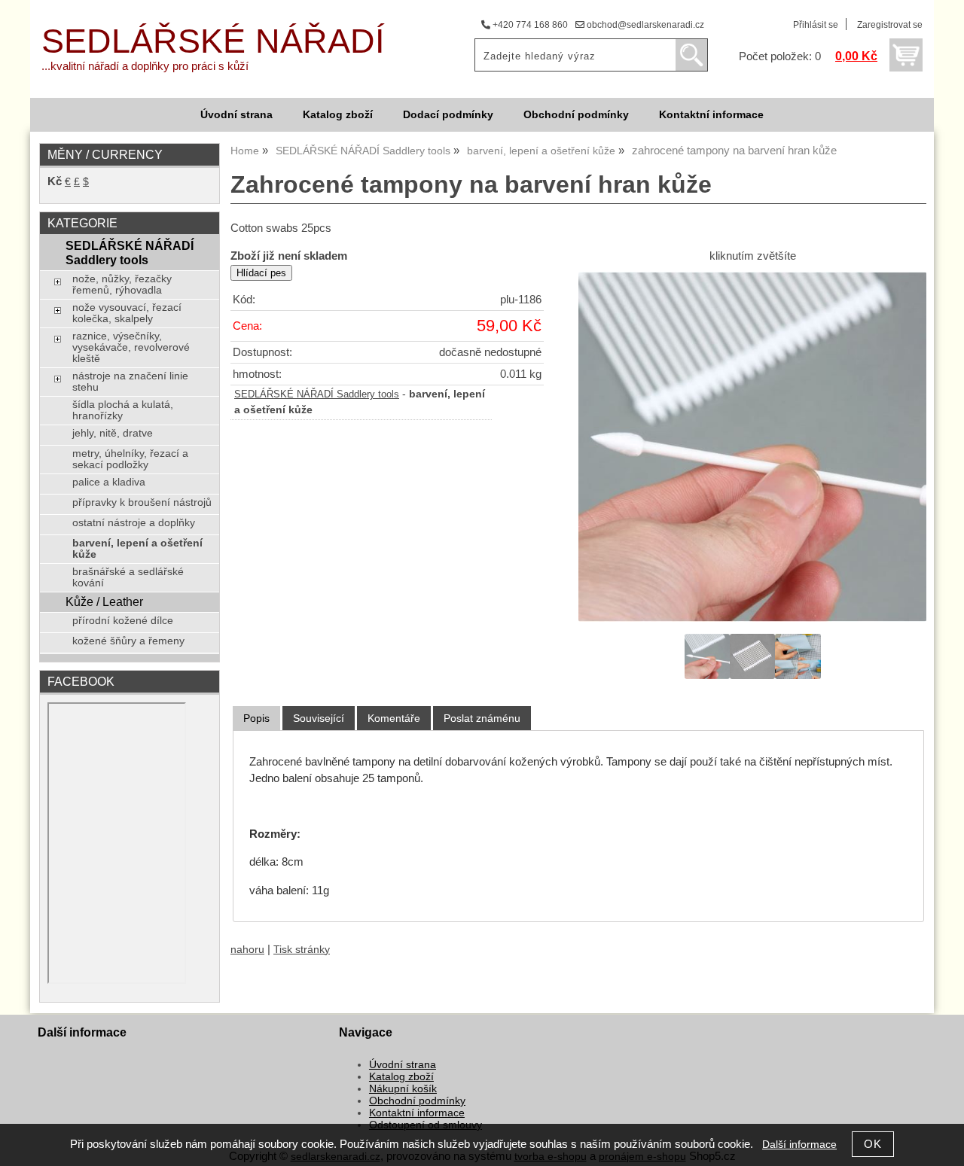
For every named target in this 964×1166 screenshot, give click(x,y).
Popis (256, 718)
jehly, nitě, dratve (112, 433)
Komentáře (394, 718)
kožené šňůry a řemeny (128, 641)
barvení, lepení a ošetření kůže (137, 548)
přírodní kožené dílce (122, 620)
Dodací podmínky (448, 114)
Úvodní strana (236, 114)
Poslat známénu (482, 718)
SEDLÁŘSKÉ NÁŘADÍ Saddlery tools (316, 394)
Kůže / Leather (104, 601)
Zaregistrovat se (890, 25)
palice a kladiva (108, 482)
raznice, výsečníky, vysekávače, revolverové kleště (131, 347)
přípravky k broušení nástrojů (142, 502)
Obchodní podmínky (576, 114)
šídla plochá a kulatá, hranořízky (122, 410)
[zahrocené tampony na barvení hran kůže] (752, 447)
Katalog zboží (338, 114)
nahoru (247, 949)
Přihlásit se (815, 25)
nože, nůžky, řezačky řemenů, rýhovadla (122, 284)
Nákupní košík (403, 1088)
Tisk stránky (301, 949)
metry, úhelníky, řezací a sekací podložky (130, 459)
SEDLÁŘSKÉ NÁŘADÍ (213, 41)
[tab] (256, 718)
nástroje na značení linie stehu (130, 381)
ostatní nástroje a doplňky (133, 522)
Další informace (799, 1144)
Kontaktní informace (711, 114)
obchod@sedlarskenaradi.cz (644, 25)
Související (318, 718)
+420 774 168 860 (529, 25)
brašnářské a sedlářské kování (128, 577)
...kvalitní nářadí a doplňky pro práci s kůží (145, 66)
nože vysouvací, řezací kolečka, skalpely (127, 313)
